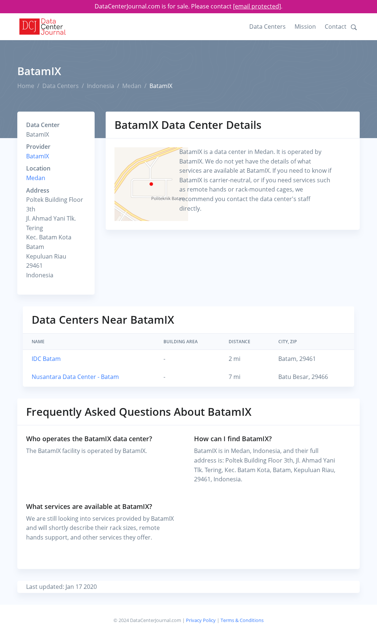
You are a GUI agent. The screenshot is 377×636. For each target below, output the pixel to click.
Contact (335, 26)
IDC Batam (46, 359)
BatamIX (37, 156)
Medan (131, 86)
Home (25, 86)
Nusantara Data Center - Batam (75, 377)
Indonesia (100, 86)
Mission (305, 26)
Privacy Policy (201, 620)
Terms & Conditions (242, 620)
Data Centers (267, 26)
